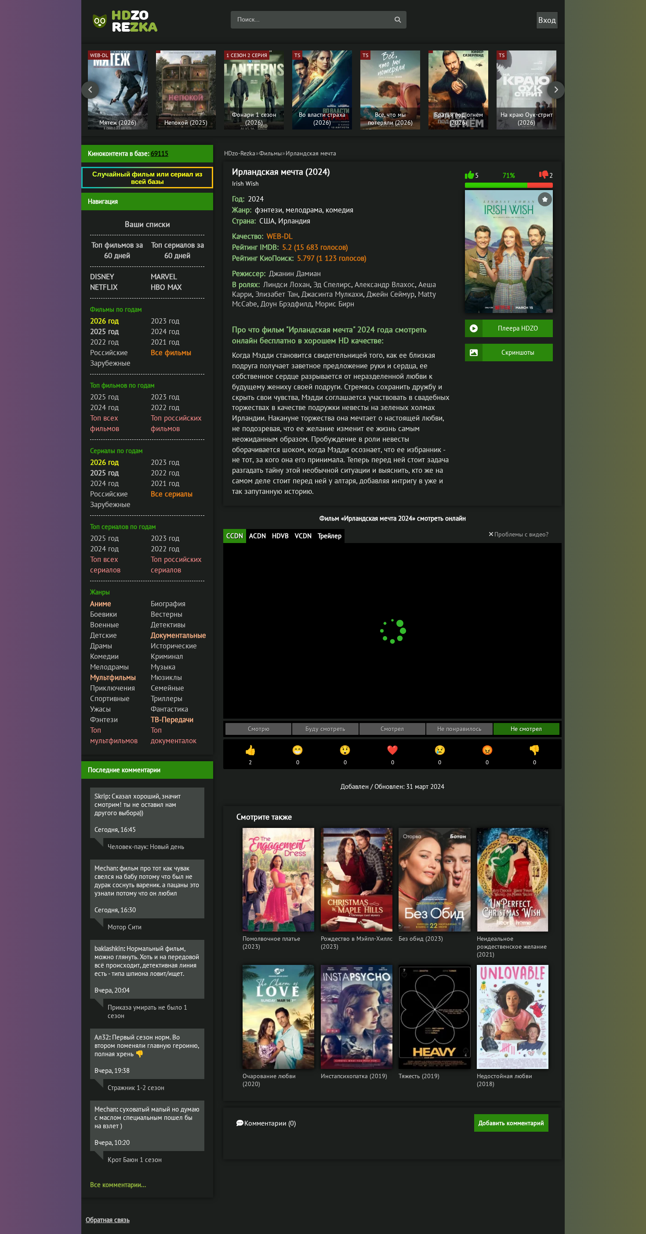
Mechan (105, 868)
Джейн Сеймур (390, 294)
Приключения (112, 688)
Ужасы (100, 709)
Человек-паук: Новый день (146, 846)
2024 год (165, 331)
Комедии (104, 656)
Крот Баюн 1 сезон (135, 1159)
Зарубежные (110, 363)
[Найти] (397, 20)
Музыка (163, 667)
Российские (109, 352)
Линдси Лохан (286, 284)
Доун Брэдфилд (286, 304)
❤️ (392, 755)
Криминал (167, 656)
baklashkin (108, 948)
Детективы (168, 625)
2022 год (104, 342)
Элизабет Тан (276, 294)
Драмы (101, 646)
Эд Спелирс (332, 284)
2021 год (165, 342)
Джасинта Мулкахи (332, 294)
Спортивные (110, 698)
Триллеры (166, 698)
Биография (168, 603)
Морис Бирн (334, 304)
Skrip (101, 796)
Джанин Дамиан (295, 273)
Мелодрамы (109, 667)
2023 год (165, 321)
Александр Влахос (385, 284)
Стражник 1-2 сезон (136, 1087)
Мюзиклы (166, 677)
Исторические (174, 646)
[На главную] (129, 19)
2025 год (104, 397)
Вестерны (166, 614)
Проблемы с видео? (521, 534)
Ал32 (101, 1037)
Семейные (167, 688)
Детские (103, 635)
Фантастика (169, 709)
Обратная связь (108, 1220)
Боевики (103, 614)
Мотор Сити (125, 927)
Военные (104, 625)
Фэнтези (104, 719)
